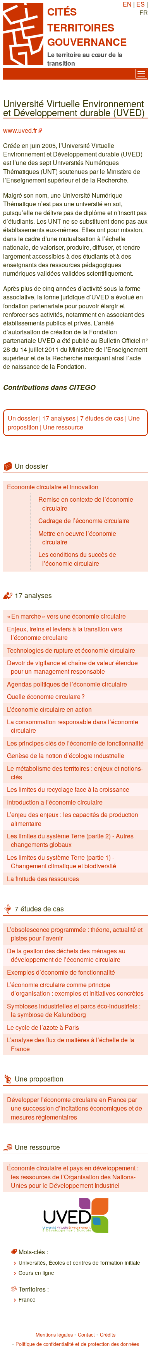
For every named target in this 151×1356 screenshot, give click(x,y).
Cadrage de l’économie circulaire (83, 520)
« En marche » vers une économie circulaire (66, 616)
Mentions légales (54, 1334)
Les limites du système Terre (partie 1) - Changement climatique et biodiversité (61, 861)
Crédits (107, 1334)
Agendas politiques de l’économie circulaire (67, 684)
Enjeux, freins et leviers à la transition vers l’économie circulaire (64, 633)
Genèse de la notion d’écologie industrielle (65, 755)
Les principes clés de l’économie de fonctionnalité (75, 743)
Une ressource (63, 426)
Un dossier (23, 418)
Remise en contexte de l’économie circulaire (85, 503)
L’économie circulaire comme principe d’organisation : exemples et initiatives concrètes (75, 989)
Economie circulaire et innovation (52, 486)
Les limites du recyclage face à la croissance (68, 789)
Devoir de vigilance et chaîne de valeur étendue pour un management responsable (72, 667)
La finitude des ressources (43, 878)
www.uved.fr (20, 130)
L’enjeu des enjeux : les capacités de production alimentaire (72, 819)
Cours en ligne (36, 1272)
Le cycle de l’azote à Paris (43, 1027)
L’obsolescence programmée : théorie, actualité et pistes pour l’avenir (74, 933)
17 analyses (59, 418)
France (27, 1299)
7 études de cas (102, 418)
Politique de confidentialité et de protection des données (77, 1343)
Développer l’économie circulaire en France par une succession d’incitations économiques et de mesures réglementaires (74, 1108)
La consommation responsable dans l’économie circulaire (72, 726)
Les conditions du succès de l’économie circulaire (77, 558)
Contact (86, 1334)
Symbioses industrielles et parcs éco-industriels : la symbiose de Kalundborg (74, 1010)
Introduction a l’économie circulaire (55, 802)
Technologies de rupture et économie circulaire (71, 650)
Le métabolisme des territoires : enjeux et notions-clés (75, 772)
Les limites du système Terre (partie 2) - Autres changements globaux (70, 840)
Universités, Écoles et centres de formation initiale (79, 1262)
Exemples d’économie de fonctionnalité (61, 972)
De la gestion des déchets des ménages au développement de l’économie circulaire (66, 955)
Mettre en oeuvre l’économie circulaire (77, 537)
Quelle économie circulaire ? (46, 696)
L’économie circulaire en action (49, 709)
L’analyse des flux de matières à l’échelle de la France (70, 1044)
